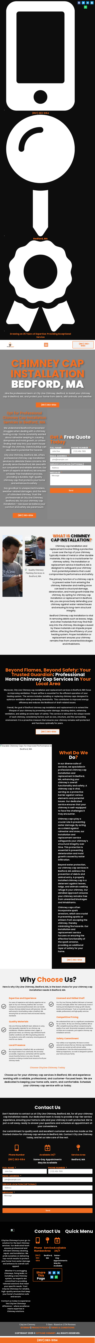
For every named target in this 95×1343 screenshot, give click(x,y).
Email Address (58, 456)
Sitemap (25, 1327)
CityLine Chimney (46, 1333)
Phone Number (80, 448)
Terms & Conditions (62, 1327)
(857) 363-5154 (40, 113)
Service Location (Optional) (67, 464)
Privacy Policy (40, 1327)
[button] (79, 2)
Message (55, 473)
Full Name (56, 448)
